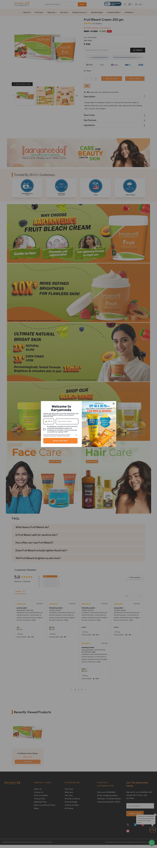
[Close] (113, 403)
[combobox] (48, 421)
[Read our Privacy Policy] (76, 435)
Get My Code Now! (60, 441)
